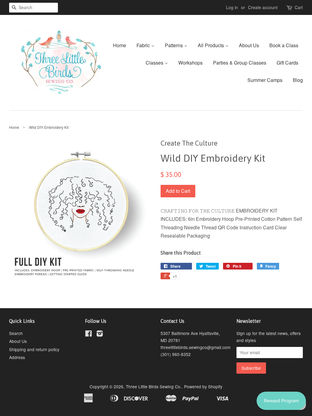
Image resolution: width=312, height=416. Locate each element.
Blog (298, 79)
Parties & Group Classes (239, 62)
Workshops (190, 62)
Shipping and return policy (34, 349)
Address (17, 357)
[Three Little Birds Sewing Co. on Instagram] (99, 334)
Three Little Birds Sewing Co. (154, 386)
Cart (299, 7)
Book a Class (283, 45)
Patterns (174, 45)
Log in (232, 7)
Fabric (143, 45)
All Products (211, 45)
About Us (249, 45)
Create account (263, 7)
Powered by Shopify (203, 386)
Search (16, 333)
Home (119, 45)
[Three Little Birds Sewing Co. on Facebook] (88, 334)
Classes (155, 62)
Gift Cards (287, 62)
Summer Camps (264, 79)
